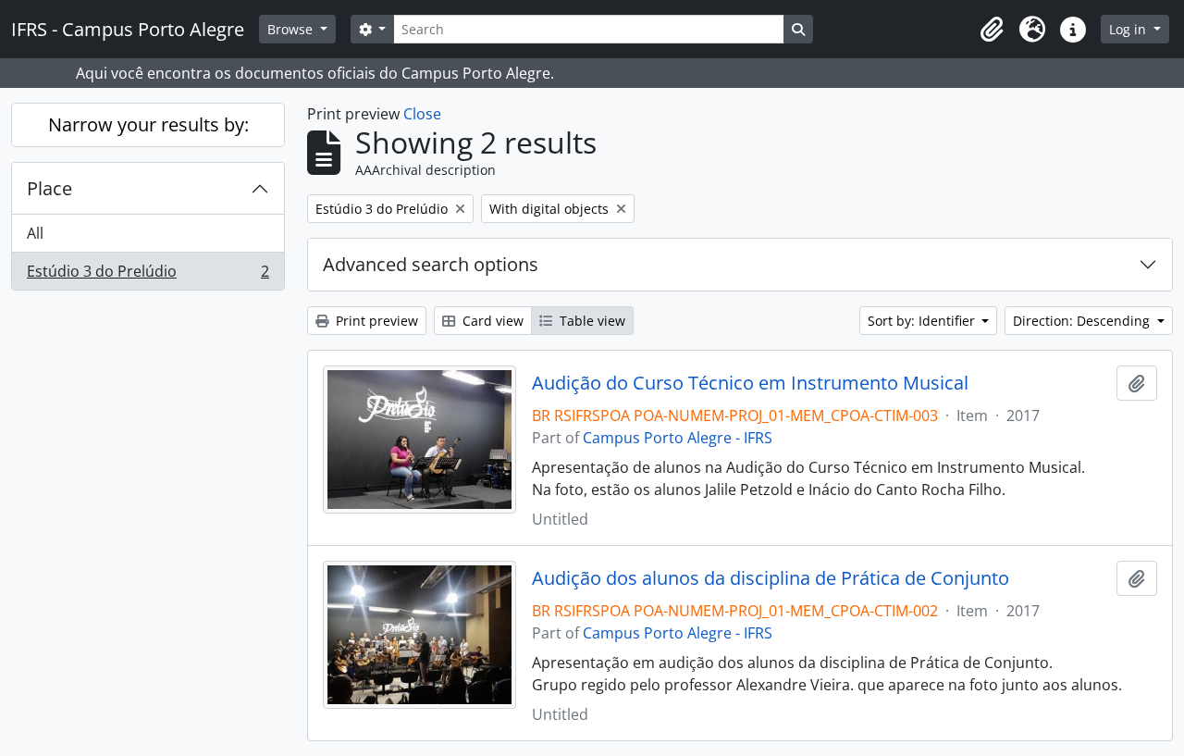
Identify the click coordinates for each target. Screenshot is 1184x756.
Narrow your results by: (148, 124)
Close (422, 114)
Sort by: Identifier (923, 320)
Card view (491, 320)
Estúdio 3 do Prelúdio (147, 275)
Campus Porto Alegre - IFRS (677, 438)
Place (49, 188)
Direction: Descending (1083, 320)
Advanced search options (430, 264)
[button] (991, 29)
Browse (291, 29)
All (35, 233)
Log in (1129, 29)
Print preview (375, 320)
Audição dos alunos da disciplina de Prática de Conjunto (770, 578)
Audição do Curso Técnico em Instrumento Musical (750, 383)
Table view (590, 320)
